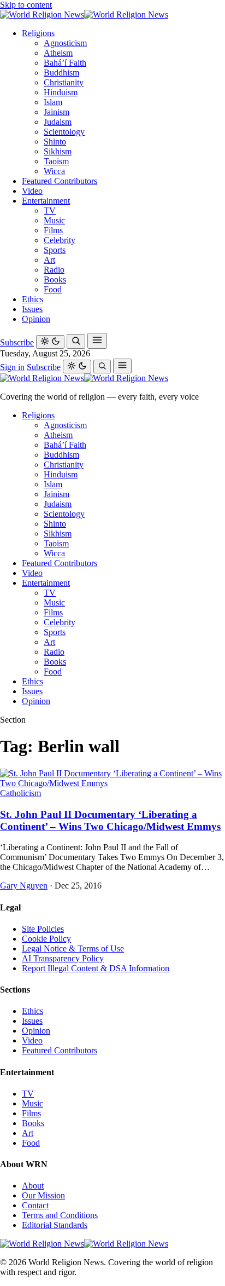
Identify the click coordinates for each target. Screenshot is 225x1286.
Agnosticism (65, 43)
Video (32, 190)
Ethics (32, 299)
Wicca (54, 171)
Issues (32, 309)
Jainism (56, 112)
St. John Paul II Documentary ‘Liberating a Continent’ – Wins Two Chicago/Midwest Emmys (110, 820)
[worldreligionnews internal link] (84, 14)
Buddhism (61, 72)
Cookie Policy (46, 938)
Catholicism (20, 793)
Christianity (64, 82)
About (33, 1185)
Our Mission (43, 1195)
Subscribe (17, 342)
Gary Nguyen (24, 885)
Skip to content (26, 4)
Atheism (58, 52)
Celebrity (59, 240)
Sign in (12, 367)
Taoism (56, 161)
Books (55, 279)
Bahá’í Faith (65, 62)
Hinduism (61, 92)
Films (53, 230)
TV (50, 210)
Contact (35, 1205)
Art (49, 259)
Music (54, 220)
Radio (54, 269)
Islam (53, 102)
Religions (38, 33)
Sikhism (58, 151)
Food (53, 289)
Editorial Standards (54, 1225)
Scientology (64, 131)
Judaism (58, 121)
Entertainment (46, 200)
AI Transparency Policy (63, 958)
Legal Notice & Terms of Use (73, 948)
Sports (55, 250)
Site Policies (43, 928)
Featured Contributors (59, 181)
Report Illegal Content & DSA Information (95, 968)
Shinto (55, 141)
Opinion (36, 319)
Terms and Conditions (60, 1215)
